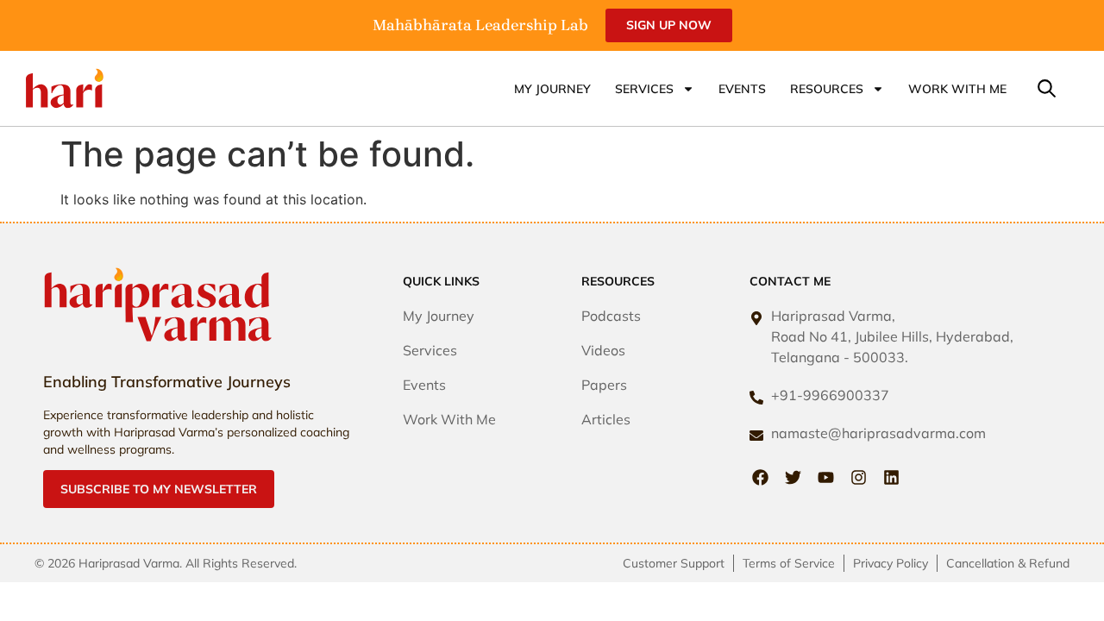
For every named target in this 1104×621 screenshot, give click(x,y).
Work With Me (957, 89)
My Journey (552, 89)
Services (644, 89)
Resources (826, 89)
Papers (604, 384)
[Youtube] (826, 477)
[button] (1046, 89)
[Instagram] (858, 477)
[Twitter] (793, 477)
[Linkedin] (891, 477)
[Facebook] (760, 477)
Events (742, 89)
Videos (603, 350)
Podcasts (611, 315)
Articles (605, 419)
